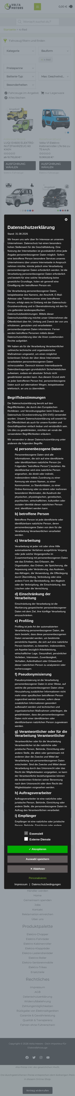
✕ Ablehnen (37, 868)
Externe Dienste (40, 839)
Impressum (21, 884)
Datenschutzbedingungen (46, 884)
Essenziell (36, 833)
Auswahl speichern (37, 859)
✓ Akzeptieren (37, 849)
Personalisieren (37, 878)
